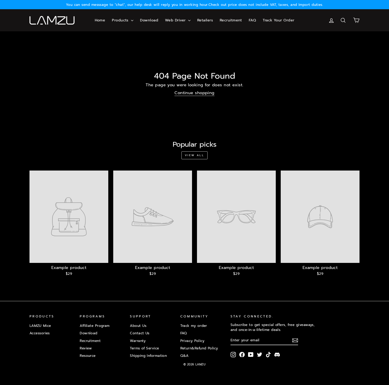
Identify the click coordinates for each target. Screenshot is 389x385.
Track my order (193, 325)
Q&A (184, 355)
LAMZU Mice (40, 325)
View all (194, 155)
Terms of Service (144, 348)
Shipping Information (148, 355)
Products (121, 20)
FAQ (252, 20)
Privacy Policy (192, 340)
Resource (88, 355)
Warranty (138, 340)
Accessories (39, 333)
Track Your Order (278, 20)
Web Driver (176, 20)
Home (100, 20)
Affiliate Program (95, 325)
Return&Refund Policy (199, 348)
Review (86, 348)
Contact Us (139, 333)
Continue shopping (194, 93)
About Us (138, 325)
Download (149, 20)
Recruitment (231, 20)
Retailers (205, 20)
